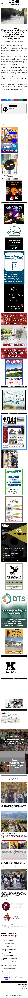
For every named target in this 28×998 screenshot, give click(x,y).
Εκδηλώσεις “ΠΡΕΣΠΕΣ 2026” (8, 834)
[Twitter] (12, 100)
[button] (25, 124)
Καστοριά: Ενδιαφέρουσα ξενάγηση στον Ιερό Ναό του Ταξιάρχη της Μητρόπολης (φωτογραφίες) (14, 806)
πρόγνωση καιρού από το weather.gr (9, 723)
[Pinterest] (16, 100)
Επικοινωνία (24, 988)
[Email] (25, 100)
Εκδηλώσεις (14, 41)
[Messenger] (7, 100)
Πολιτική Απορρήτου (22, 984)
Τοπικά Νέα (20, 41)
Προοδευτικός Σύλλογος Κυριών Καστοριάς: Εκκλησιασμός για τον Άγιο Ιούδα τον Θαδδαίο (13, 863)
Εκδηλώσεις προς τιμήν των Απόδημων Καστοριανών (11, 924)
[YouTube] (10, 952)
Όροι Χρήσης (24, 986)
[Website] (10, 109)
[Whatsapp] (20, 100)
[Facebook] (3, 100)
